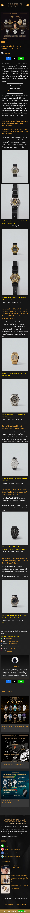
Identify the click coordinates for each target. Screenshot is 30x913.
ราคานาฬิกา (17, 904)
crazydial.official (13, 641)
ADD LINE (20, 911)
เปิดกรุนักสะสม (24, 904)
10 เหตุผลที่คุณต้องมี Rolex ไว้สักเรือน (12, 765)
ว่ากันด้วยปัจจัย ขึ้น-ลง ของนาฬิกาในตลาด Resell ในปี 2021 (13, 802)
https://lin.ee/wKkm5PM (15, 91)
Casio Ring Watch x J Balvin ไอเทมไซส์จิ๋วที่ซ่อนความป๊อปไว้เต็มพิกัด (19, 866)
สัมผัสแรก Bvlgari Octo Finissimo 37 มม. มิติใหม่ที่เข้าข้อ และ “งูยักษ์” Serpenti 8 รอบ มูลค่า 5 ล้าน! (19, 887)
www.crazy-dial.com (13, 646)
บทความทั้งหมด (11, 904)
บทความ (3, 42)
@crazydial (9, 638)
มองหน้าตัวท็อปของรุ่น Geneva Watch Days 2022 (15, 727)
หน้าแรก (5, 904)
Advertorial (13, 905)
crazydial (9, 651)
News (18, 905)
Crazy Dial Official (13, 648)
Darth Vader (8, 53)
